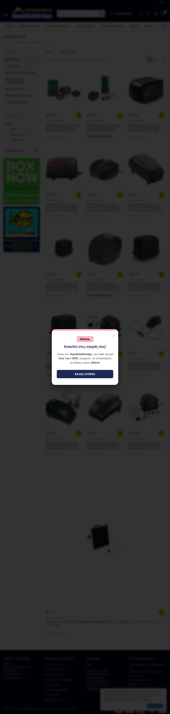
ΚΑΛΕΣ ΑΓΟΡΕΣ (85, 374)
